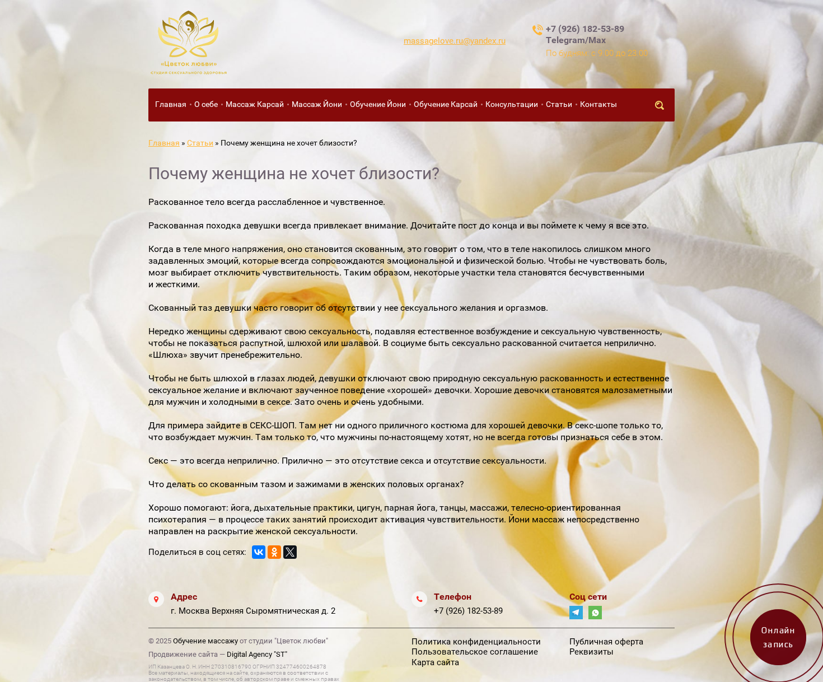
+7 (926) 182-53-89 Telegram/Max (585, 34)
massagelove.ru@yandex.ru (455, 41)
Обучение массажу (205, 641)
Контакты (598, 104)
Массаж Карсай (255, 104)
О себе (206, 104)
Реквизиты (591, 652)
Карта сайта (435, 662)
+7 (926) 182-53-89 (468, 611)
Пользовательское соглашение (475, 652)
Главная (170, 104)
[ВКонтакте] (258, 552)
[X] (290, 552)
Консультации (511, 104)
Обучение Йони (378, 104)
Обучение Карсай (446, 104)
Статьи (559, 104)
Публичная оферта (606, 642)
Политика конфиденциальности (476, 642)
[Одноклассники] (274, 552)
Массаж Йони (317, 104)
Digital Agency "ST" (257, 654)
